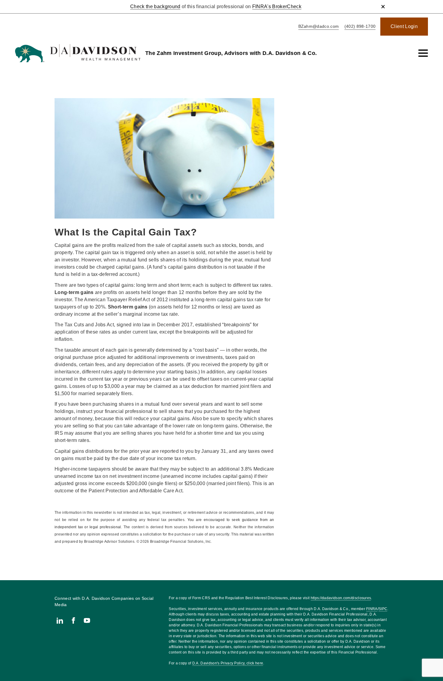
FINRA (372, 609)
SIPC (383, 609)
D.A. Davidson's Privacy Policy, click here (227, 663)
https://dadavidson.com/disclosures (341, 598)
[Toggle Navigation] (423, 53)
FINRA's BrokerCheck (276, 6)
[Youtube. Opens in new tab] (87, 620)
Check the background (155, 6)
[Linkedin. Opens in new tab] (60, 620)
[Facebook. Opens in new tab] (73, 620)
